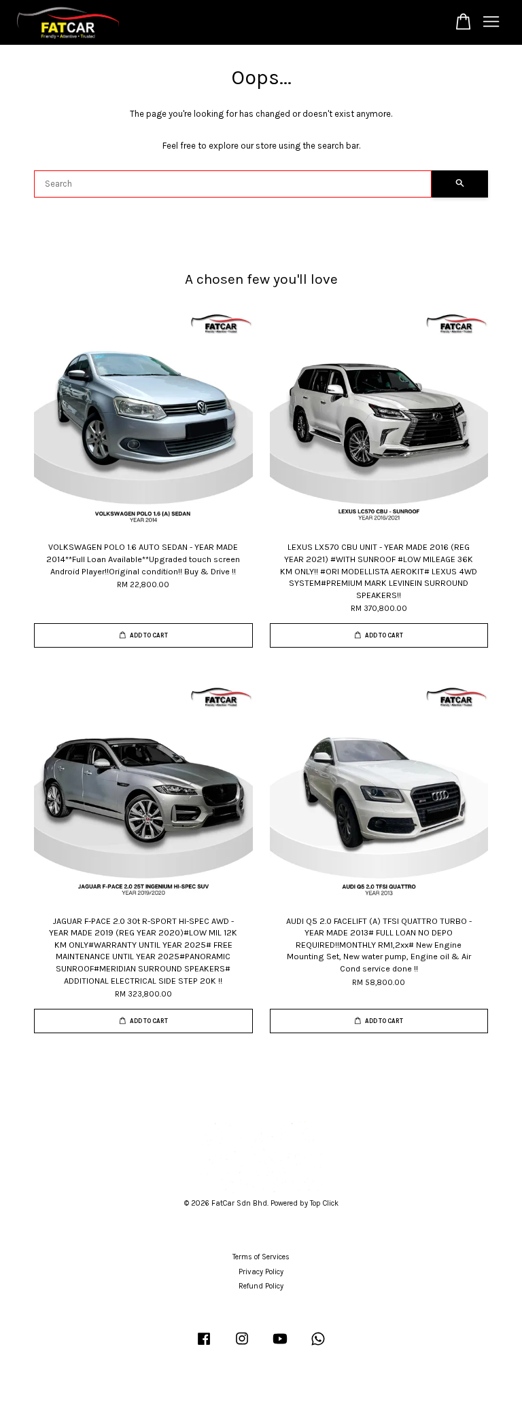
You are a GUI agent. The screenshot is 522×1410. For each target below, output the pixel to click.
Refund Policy (261, 1286)
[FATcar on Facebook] (203, 1345)
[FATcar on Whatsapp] (318, 1345)
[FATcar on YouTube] (280, 1345)
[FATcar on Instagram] (241, 1345)
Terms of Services (261, 1257)
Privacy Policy (261, 1271)
